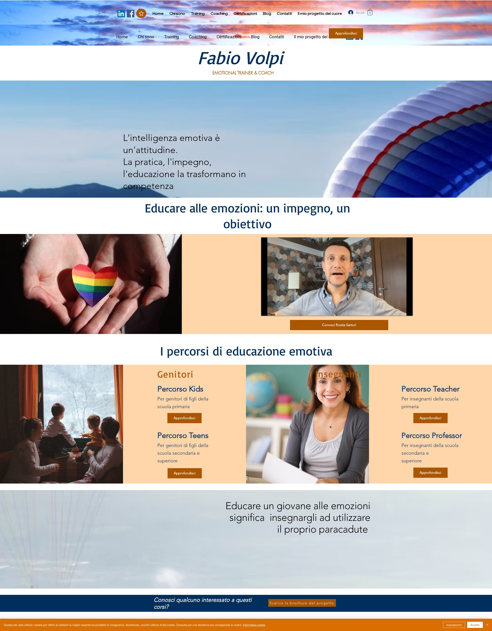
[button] (370, 12)
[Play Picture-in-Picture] (400, 310)
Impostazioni (454, 625)
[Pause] (266, 310)
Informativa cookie (254, 625)
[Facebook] (130, 13)
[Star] (141, 13)
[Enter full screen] (407, 310)
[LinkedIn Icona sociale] (121, 13)
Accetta (475, 625)
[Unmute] (272, 310)
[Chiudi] (487, 625)
